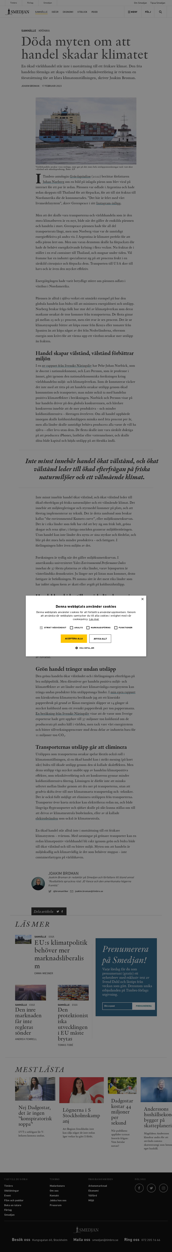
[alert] (86, 626)
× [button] (142, 599)
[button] (86, 648)
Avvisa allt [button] (100, 639)
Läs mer (94, 619)
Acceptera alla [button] (74, 639)
